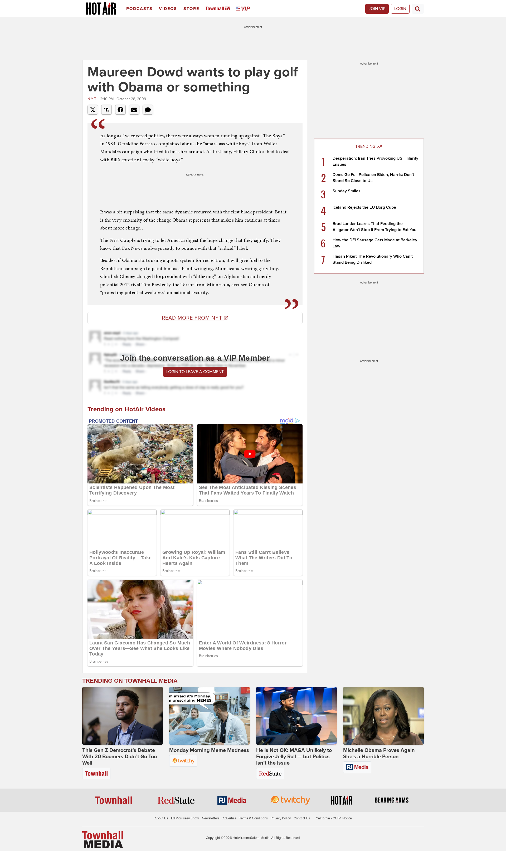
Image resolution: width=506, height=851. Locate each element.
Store (191, 8)
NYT (93, 99)
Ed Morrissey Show (185, 818)
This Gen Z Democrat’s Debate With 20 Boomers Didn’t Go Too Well (119, 756)
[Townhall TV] (218, 9)
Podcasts (139, 8)
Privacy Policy (281, 818)
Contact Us (302, 818)
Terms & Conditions (253, 818)
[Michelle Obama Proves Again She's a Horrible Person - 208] (383, 716)
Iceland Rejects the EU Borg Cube (364, 207)
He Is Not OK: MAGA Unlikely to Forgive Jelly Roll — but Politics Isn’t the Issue (294, 756)
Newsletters (211, 818)
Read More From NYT (193, 318)
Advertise (229, 818)
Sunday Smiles (347, 191)
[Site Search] (418, 9)
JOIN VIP (377, 8)
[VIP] (244, 9)
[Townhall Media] (102, 840)
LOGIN (400, 8)
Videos (168, 8)
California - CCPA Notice (334, 818)
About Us (161, 818)
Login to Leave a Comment (195, 371)
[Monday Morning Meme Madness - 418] (209, 716)
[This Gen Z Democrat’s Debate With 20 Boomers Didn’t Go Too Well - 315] (122, 716)
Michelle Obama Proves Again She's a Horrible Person (379, 753)
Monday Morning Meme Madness (209, 750)
